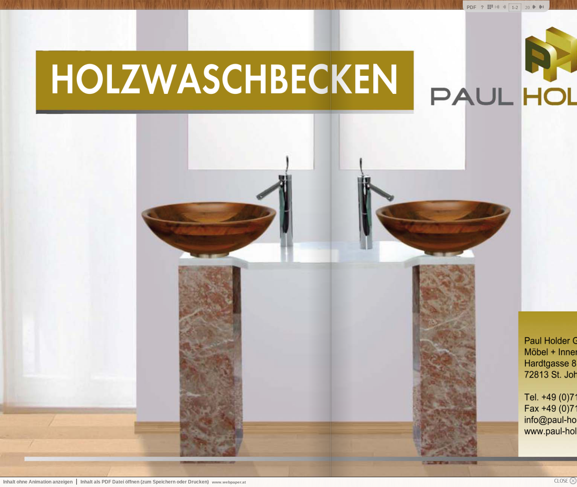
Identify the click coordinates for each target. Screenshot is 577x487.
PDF (471, 7)
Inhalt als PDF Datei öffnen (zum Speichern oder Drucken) (144, 482)
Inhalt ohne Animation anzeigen (38, 482)
